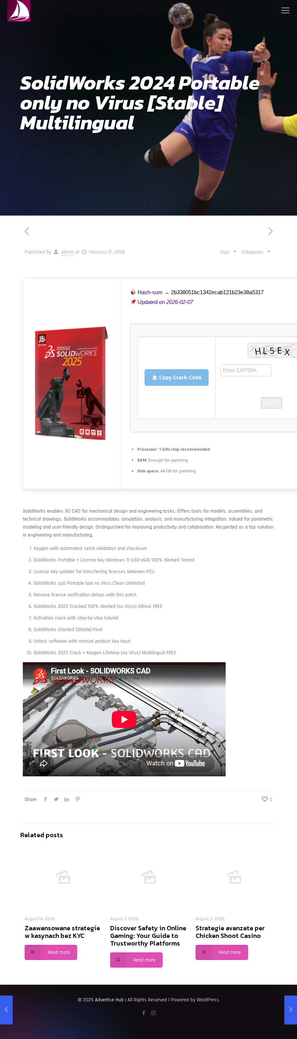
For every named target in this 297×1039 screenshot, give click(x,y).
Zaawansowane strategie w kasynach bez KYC (62, 931)
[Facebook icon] (143, 1013)
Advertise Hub (109, 1000)
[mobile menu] (285, 11)
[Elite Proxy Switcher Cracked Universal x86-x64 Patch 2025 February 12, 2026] (6, 1010)
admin (67, 252)
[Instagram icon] (153, 1013)
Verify (271, 403)
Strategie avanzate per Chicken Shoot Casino (230, 931)
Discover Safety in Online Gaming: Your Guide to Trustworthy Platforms (148, 935)
